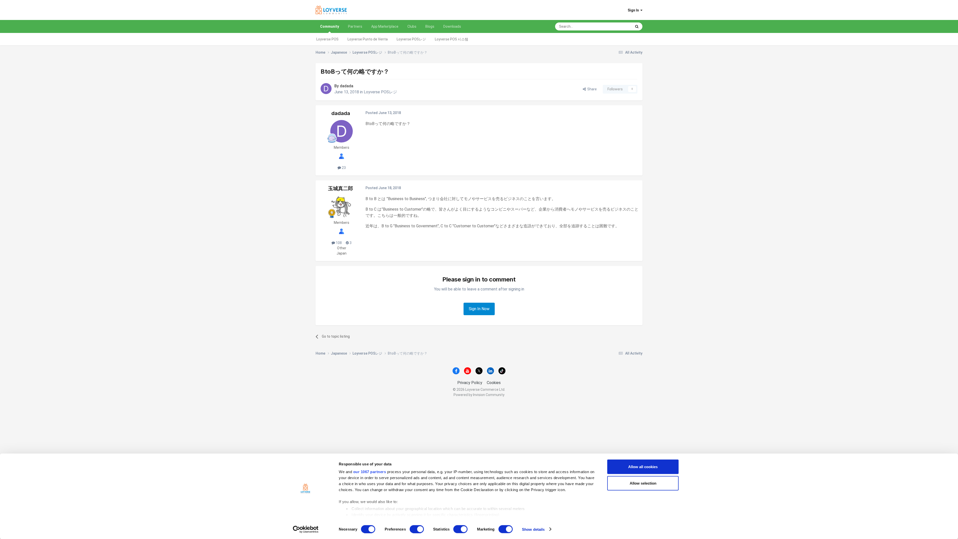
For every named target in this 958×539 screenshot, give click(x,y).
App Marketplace (384, 26)
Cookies (494, 382)
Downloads (452, 26)
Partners (355, 26)
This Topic (617, 26)
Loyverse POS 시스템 (451, 39)
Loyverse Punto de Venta (368, 39)
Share (591, 89)
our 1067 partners (369, 472)
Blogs (429, 26)
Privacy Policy (469, 382)
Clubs (411, 26)
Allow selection (643, 483)
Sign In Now (479, 308)
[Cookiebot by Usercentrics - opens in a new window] (306, 529)
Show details (533, 529)
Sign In (634, 10)
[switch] (417, 529)
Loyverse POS (327, 39)
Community (329, 26)
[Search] (636, 26)
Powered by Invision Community (479, 395)
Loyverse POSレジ (411, 39)
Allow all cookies (643, 467)
